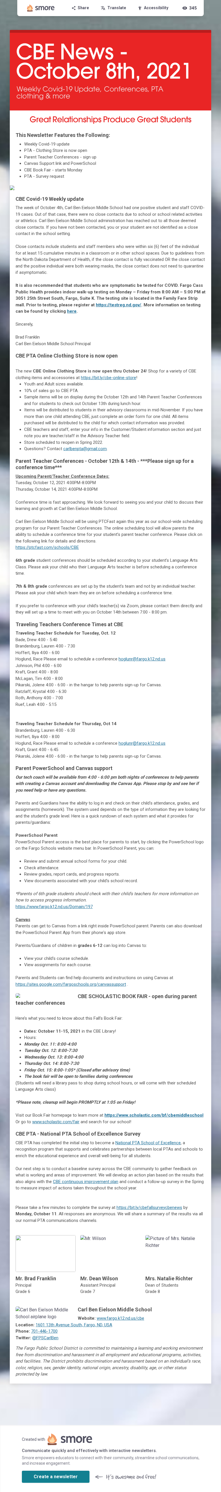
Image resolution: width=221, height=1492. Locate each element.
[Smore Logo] (41, 8)
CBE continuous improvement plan (85, 1181)
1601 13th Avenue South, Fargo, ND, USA (74, 1324)
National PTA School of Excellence (148, 1142)
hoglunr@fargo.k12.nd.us (142, 659)
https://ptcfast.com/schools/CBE (47, 547)
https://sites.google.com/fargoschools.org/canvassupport (71, 984)
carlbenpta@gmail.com (85, 448)
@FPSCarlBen (45, 1337)
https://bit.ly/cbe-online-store (108, 377)
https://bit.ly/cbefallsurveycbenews (149, 1207)
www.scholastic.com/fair (55, 1121)
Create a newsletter (56, 1476)
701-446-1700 (44, 1331)
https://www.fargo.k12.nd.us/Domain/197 (54, 906)
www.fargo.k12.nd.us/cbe (120, 1318)
